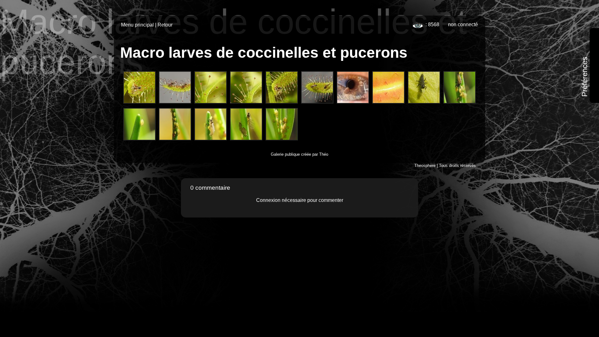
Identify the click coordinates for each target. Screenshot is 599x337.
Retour (165, 24)
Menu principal (137, 24)
